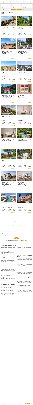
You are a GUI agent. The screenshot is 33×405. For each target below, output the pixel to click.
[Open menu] (1, 1)
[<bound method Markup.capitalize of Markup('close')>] (31, 403)
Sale (8, 1)
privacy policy (12, 235)
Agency (13, 1)
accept (27, 403)
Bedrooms (3, 7)
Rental (10, 1)
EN (30, 1)
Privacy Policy (19, 240)
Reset (23, 9)
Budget (13, 7)
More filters (24, 7)
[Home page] (4, 2)
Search (16, 9)
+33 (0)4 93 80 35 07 (25, 1)
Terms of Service (24, 240)
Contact (19, 1)
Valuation (15, 1)
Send (16, 238)
